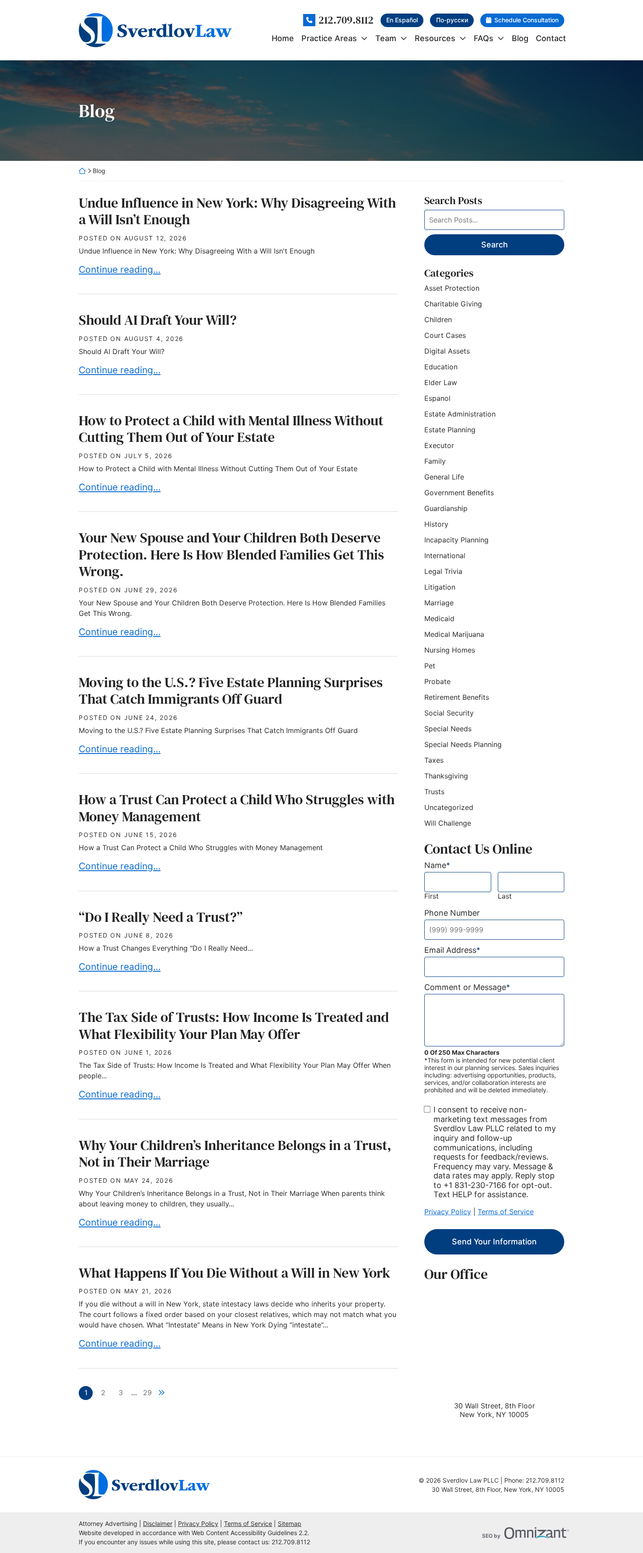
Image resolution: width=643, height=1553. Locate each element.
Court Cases (445, 335)
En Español (402, 20)
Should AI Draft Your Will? (158, 320)
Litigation (439, 587)
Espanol (437, 398)
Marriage (439, 602)
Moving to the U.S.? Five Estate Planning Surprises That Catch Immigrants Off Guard (231, 691)
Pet (429, 665)
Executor (439, 445)
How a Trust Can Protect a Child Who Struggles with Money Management (237, 808)
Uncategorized (448, 807)
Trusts (434, 791)
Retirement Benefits (456, 697)
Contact (551, 38)
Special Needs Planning (463, 744)
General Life (444, 477)
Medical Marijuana (454, 634)
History (436, 524)
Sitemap (289, 1523)
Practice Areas (329, 38)
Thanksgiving (446, 775)
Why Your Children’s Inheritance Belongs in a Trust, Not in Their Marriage (235, 1153)
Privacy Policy (447, 1211)
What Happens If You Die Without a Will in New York (234, 1272)
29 (147, 1392)
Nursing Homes (449, 650)
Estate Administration (460, 414)
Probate (437, 681)
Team (385, 38)
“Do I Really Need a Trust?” (161, 917)
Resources (435, 38)
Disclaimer (157, 1523)
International (444, 555)
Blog (520, 38)
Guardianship (446, 508)
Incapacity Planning (456, 539)
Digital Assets (447, 351)
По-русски (452, 20)
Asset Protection (451, 288)
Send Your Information (494, 1241)
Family (435, 461)
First (431, 896)
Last (505, 896)
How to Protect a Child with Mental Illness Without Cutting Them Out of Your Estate (231, 429)
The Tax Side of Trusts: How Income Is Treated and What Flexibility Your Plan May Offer (234, 1025)
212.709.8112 (346, 20)
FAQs (483, 38)
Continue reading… (120, 269)
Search (494, 244)
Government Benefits (459, 492)
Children (438, 319)
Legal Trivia (443, 571)
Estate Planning (449, 429)
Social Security (449, 713)
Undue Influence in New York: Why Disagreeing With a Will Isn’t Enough (237, 211)
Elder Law (440, 382)
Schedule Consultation (526, 20)
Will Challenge (447, 823)
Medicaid (439, 618)
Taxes (434, 760)
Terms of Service (506, 1211)
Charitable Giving (453, 303)
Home (283, 38)
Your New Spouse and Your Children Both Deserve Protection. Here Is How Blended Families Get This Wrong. (231, 554)
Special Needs (448, 728)
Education (441, 366)
